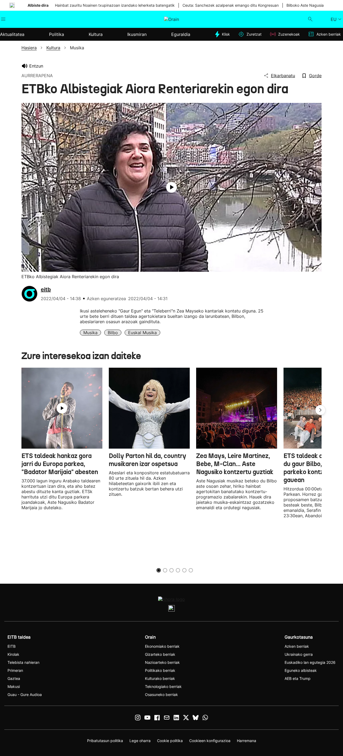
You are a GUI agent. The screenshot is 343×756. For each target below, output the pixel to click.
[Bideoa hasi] (171, 187)
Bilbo (113, 332)
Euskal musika (142, 332)
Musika (90, 332)
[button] (320, 410)
